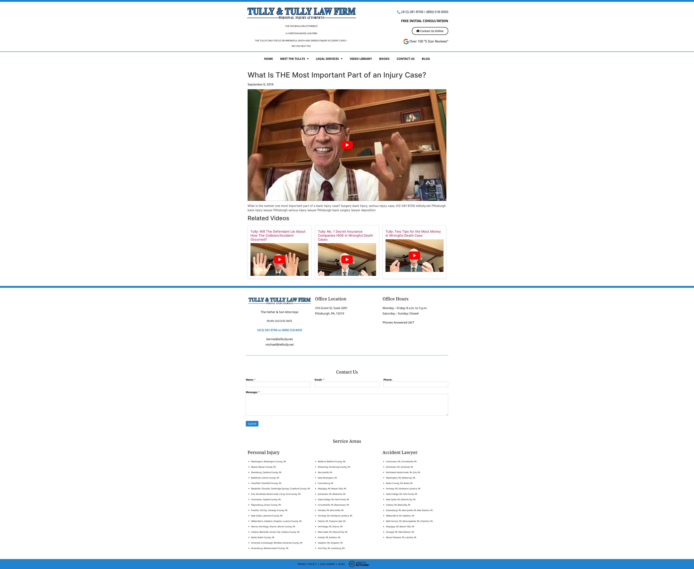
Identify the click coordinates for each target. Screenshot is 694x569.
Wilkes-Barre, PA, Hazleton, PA (400, 515)
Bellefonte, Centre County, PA (265, 477)
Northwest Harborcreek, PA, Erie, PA (403, 472)
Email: (319, 379)
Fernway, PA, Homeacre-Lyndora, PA (335, 515)
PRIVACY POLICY (307, 564)
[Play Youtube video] (347, 145)
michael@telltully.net (279, 344)
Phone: (388, 379)
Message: (253, 392)
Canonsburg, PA (325, 483)
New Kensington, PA (327, 477)
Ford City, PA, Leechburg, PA (331, 548)
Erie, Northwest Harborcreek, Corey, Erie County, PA (276, 494)
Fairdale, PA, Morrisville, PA (331, 510)
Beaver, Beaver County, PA (263, 466)
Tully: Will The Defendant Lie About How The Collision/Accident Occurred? (277, 235)
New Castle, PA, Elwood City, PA (332, 532)
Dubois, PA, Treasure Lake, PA (332, 521)
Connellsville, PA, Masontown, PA (333, 504)
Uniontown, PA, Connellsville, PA (401, 461)
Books (384, 59)
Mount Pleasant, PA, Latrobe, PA (401, 537)
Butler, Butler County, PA (262, 537)
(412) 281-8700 (412, 12)
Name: (251, 379)
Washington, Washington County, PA (268, 461)
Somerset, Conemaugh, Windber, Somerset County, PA (276, 542)
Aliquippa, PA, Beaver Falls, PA (332, 488)
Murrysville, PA (325, 472)
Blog (426, 59)
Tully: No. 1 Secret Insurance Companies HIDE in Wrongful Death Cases (345, 235)
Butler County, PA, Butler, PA (399, 483)
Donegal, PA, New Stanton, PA (400, 532)
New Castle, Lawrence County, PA (266, 515)
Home (268, 59)
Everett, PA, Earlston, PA (329, 537)
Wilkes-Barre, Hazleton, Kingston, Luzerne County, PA (276, 521)
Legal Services (327, 59)
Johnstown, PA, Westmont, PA (332, 494)
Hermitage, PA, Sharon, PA (330, 526)
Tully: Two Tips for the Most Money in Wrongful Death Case (413, 233)
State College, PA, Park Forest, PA (333, 499)
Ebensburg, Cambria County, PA (266, 472)
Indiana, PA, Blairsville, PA (398, 504)
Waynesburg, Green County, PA (266, 504)
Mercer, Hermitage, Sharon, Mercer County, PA (273, 526)
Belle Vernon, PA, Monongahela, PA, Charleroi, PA (409, 521)
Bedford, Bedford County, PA (331, 461)
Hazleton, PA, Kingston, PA (330, 542)
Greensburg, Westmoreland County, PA (269, 548)
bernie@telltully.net (279, 339)
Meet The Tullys (292, 59)
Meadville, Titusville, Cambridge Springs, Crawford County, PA (280, 488)
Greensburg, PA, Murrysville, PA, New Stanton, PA (409, 510)
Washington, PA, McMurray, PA (400, 477)
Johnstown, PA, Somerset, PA (399, 466)
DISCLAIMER (327, 564)
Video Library (361, 59)
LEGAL (341, 564)
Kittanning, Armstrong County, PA (334, 466)
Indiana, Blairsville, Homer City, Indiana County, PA (275, 532)
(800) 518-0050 (437, 12)
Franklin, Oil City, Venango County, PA (269, 510)
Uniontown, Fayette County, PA (266, 499)
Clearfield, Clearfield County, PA (266, 483)
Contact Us (406, 59)
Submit (252, 423)
